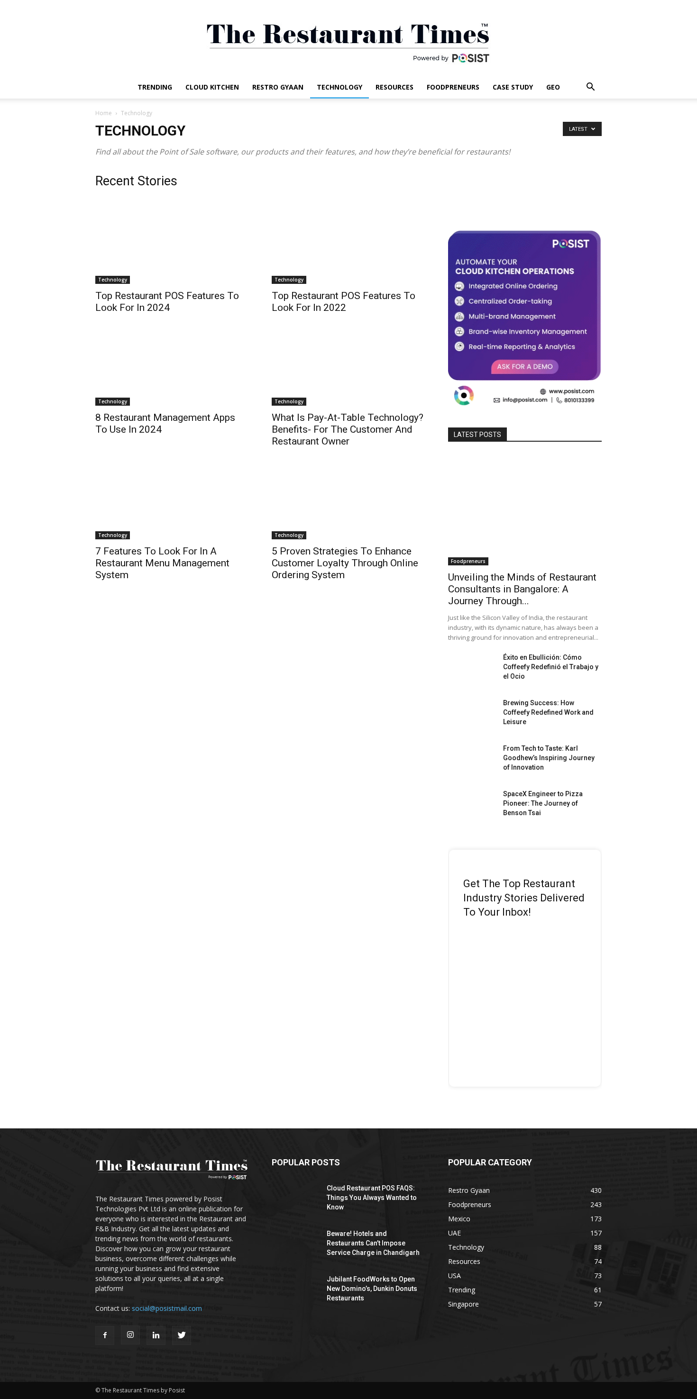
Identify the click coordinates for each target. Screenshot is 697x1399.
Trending (155, 86)
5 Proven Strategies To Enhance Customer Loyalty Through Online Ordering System (345, 563)
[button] (590, 87)
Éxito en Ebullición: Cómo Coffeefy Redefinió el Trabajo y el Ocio (550, 667)
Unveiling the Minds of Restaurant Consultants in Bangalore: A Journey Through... (522, 589)
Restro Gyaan (277, 86)
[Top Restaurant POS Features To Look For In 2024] (172, 246)
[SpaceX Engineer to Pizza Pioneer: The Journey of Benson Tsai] (471, 805)
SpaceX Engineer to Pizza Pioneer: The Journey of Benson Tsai (543, 803)
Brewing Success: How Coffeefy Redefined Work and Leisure (548, 712)
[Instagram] (130, 1335)
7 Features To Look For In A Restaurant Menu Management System (162, 563)
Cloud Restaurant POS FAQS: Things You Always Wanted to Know (372, 1197)
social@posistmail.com (167, 1308)
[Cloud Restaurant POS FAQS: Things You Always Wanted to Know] (295, 1200)
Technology (339, 86)
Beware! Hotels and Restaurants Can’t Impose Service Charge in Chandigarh (373, 1243)
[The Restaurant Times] (348, 38)
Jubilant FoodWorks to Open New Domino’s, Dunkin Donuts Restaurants (372, 1288)
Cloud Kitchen (212, 86)
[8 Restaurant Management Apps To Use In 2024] (172, 368)
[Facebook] (104, 1335)
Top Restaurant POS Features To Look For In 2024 (167, 301)
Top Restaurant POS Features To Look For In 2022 (343, 301)
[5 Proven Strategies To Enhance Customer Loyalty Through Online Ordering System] (348, 501)
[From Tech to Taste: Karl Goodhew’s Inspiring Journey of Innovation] (471, 760)
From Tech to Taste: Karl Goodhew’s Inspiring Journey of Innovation (549, 758)
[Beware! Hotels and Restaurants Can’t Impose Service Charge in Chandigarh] (295, 1245)
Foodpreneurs (453, 86)
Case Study (513, 86)
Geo (553, 86)
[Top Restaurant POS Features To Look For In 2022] (348, 246)
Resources (394, 86)
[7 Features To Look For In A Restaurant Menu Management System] (172, 501)
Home (103, 113)
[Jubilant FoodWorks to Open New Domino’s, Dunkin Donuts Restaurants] (295, 1291)
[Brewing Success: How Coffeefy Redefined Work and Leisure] (471, 714)
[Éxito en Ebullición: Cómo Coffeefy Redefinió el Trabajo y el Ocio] (471, 669)
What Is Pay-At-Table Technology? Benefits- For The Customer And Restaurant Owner (347, 429)
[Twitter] (181, 1335)
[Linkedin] (156, 1335)
